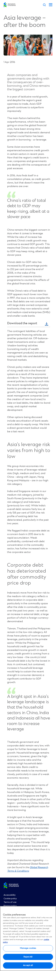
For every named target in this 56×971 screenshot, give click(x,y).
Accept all (28, 965)
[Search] (44, 4)
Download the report (22, 323)
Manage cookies (28, 948)
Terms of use (10, 902)
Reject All (28, 957)
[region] (28, 938)
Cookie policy (10, 898)
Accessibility (10, 895)
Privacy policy (10, 905)
